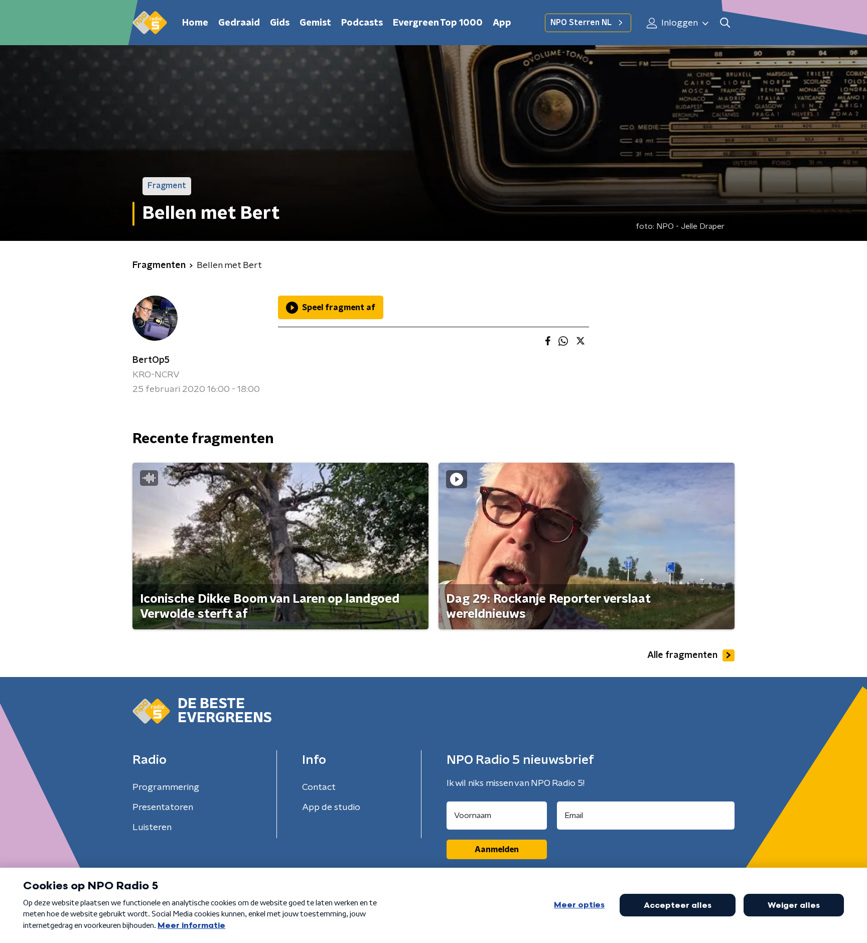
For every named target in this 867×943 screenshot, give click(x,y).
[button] (725, 23)
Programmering (165, 787)
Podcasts (362, 23)
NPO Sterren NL (581, 23)
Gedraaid (239, 23)
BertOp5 (151, 360)
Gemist (315, 23)
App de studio (331, 807)
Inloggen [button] (678, 23)
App (502, 23)
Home (195, 23)
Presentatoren (162, 807)
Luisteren (152, 827)
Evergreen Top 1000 (438, 23)
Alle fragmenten (682, 655)
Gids (280, 23)
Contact (319, 787)
